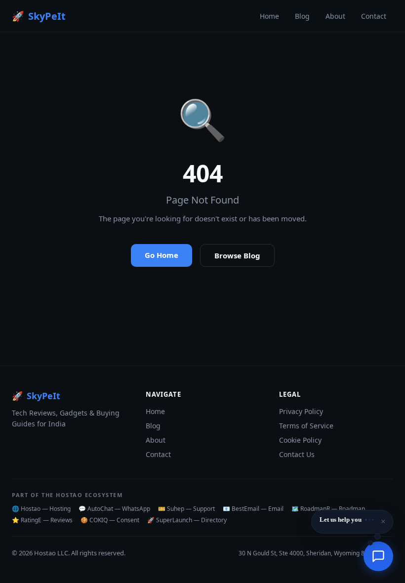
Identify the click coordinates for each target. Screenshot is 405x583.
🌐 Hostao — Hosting (41, 508)
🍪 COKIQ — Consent (110, 520)
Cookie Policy (300, 440)
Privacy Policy (301, 411)
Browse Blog (237, 255)
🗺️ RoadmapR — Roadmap (328, 508)
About (335, 16)
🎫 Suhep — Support (186, 508)
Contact (373, 16)
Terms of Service (306, 425)
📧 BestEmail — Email (253, 508)
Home (269, 16)
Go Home (161, 255)
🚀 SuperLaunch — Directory (187, 520)
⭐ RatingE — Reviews (42, 520)
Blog (302, 16)
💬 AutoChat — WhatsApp (114, 508)
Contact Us (297, 454)
